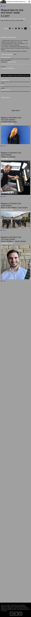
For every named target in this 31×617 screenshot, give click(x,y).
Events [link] (24, 19)
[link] (13, 1)
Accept (14, 613)
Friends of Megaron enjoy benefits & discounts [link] (15, 75)
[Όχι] (20, 613)
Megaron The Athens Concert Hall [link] (11, 19)
